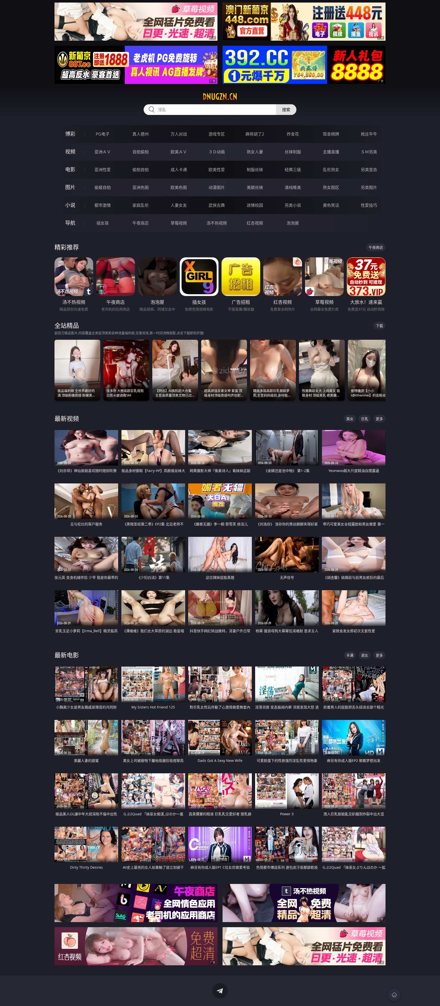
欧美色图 (179, 187)
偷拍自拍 (140, 169)
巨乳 (364, 418)
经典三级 (293, 169)
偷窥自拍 (102, 187)
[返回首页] (394, 995)
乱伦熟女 (331, 169)
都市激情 (102, 205)
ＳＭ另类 (369, 152)
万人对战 (179, 134)
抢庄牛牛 (369, 134)
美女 (349, 418)
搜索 (286, 109)
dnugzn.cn (220, 97)
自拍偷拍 (140, 152)
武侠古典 (217, 205)
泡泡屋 (293, 223)
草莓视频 (179, 223)
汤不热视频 (217, 223)
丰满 (349, 655)
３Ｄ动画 (217, 152)
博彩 (70, 133)
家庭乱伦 (140, 205)
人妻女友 (179, 205)
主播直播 (331, 152)
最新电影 (66, 655)
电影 (70, 169)
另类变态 (369, 169)
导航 (70, 222)
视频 (70, 151)
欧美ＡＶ (179, 152)
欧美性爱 (217, 169)
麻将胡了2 (254, 134)
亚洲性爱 (102, 169)
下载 (379, 325)
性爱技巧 (369, 205)
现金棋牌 (331, 134)
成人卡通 (179, 169)
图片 (70, 187)
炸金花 (293, 134)
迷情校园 (255, 205)
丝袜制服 (293, 152)
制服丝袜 (255, 169)
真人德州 (140, 134)
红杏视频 (255, 223)
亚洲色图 (140, 187)
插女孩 (103, 223)
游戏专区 (217, 134)
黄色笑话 (331, 205)
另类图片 (369, 187)
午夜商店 (140, 223)
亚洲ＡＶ (102, 152)
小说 (70, 205)
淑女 (364, 655)
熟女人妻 (255, 152)
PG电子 (102, 134)
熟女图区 (331, 187)
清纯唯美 (293, 187)
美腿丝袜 (255, 187)
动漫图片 (217, 187)
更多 (379, 418)
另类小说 (293, 205)
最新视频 (66, 418)
